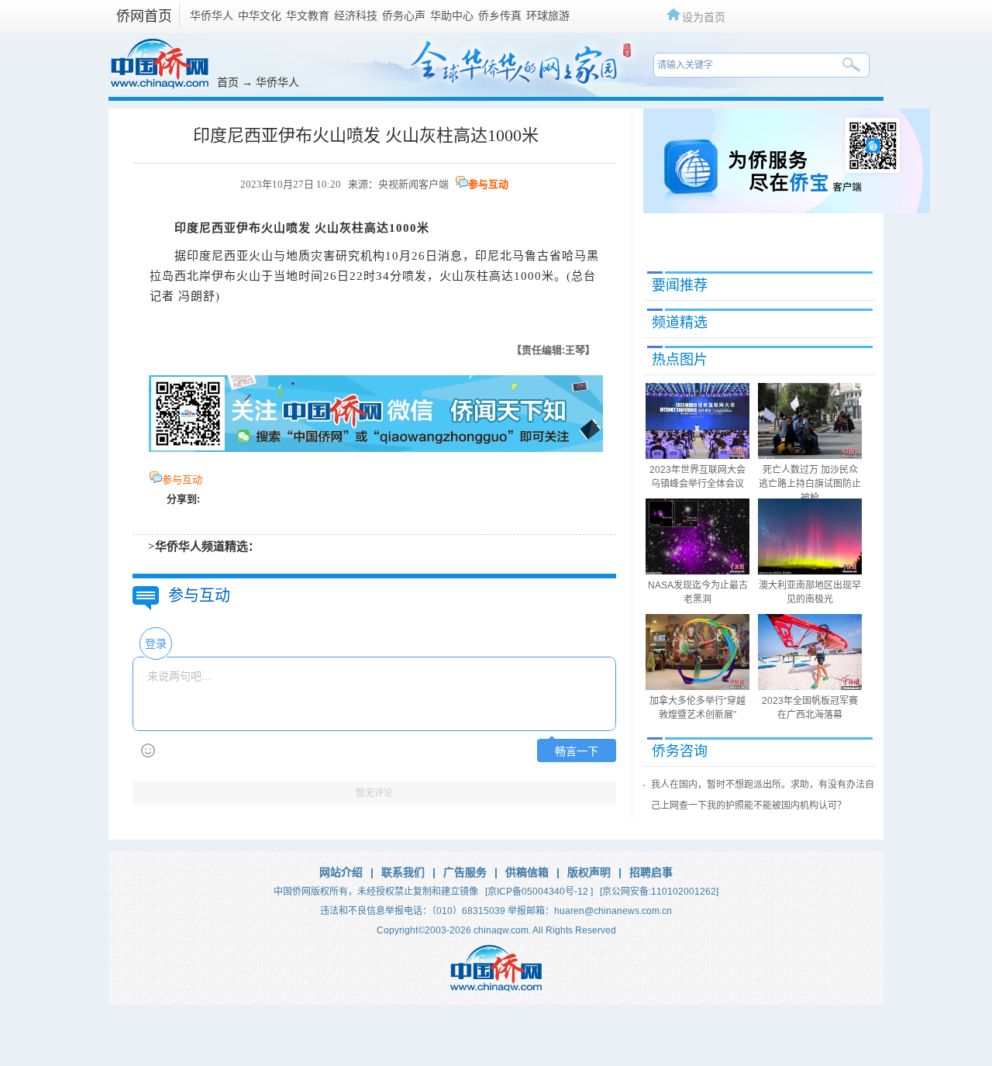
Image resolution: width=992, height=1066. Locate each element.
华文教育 (307, 15)
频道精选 (680, 322)
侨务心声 (403, 15)
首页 (228, 82)
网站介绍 (341, 872)
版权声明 (589, 872)
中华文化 (259, 15)
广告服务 (465, 872)
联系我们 (403, 872)
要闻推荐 (680, 285)
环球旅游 (548, 15)
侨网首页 (144, 16)
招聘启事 (651, 872)
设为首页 (703, 16)
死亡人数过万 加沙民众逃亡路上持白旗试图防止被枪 (810, 483)
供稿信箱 (527, 872)
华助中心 (452, 15)
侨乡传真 (500, 15)
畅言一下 (576, 751)
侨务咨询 (680, 751)
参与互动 (488, 184)
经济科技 (355, 15)
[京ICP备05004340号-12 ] (539, 891)
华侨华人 (211, 15)
